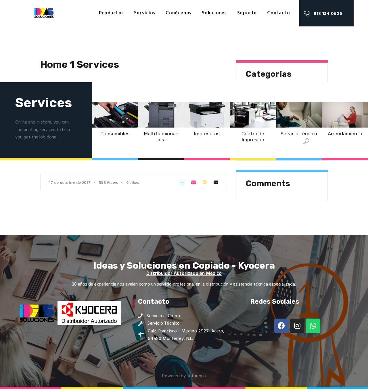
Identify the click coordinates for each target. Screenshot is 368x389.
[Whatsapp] (313, 326)
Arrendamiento (345, 133)
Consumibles (115, 133)
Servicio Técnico (299, 133)
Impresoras (207, 133)
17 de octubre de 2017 (70, 183)
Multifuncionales (161, 136)
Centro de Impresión (252, 136)
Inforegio (197, 376)
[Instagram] (297, 326)
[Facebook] (281, 326)
